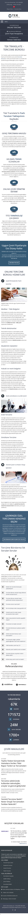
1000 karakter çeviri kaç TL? (13, 645)
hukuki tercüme (13, 389)
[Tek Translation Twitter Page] (15, 910)
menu (6, 21)
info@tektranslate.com (12, 895)
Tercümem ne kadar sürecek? (13, 624)
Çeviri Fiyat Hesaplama (14, 33)
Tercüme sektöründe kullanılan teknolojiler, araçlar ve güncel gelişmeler (13, 783)
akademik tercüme (16, 363)
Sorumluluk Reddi (7, 884)
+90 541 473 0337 (17, 4)
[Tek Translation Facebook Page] (12, 910)
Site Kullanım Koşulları (8, 876)
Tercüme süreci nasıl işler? (13, 604)
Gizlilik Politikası (7, 878)
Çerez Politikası (6, 881)
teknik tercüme (17, 340)
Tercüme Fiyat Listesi (8, 862)
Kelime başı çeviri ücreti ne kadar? (15, 659)
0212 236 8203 (19, 2)
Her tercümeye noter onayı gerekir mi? (16, 608)
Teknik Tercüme (7, 871)
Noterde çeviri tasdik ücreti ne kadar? (16, 649)
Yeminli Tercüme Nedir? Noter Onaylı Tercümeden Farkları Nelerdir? (12, 801)
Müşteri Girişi (10, 9)
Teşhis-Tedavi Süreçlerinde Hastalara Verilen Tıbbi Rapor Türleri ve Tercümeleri (13, 763)
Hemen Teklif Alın (14, 40)
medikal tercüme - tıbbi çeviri (13, 322)
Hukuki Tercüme (7, 868)
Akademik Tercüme (7, 865)
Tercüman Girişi (17, 9)
